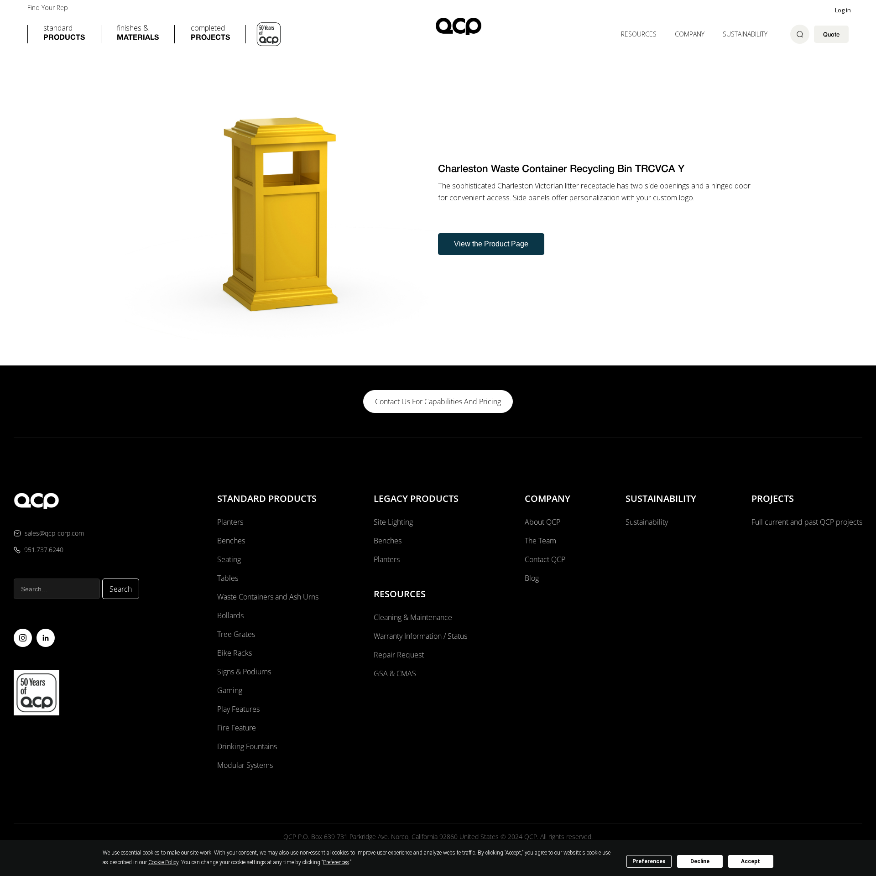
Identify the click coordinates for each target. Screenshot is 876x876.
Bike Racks (234, 653)
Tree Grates (236, 634)
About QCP (542, 522)
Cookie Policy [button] (163, 862)
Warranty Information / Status (421, 636)
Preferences (649, 861)
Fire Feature (236, 728)
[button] (64, 34)
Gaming (229, 690)
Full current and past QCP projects (806, 522)
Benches (231, 541)
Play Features (238, 709)
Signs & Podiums (244, 672)
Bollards (230, 615)
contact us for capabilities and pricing (438, 401)
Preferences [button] (336, 862)
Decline (699, 861)
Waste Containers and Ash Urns (267, 597)
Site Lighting (393, 522)
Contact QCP (545, 559)
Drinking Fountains (247, 746)
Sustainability (745, 34)
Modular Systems (245, 765)
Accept (750, 861)
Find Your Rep (47, 8)
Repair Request (399, 655)
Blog (532, 578)
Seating (229, 559)
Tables (227, 578)
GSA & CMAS (395, 673)
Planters (230, 522)
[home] (458, 26)
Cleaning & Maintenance (413, 617)
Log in (843, 10)
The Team (540, 541)
